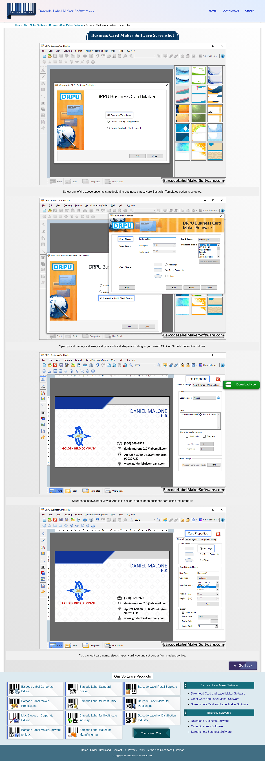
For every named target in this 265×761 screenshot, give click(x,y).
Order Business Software (207, 726)
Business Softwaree (219, 712)
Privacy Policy (136, 749)
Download (105, 749)
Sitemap (179, 749)
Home (213, 10)
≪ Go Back (243, 665)
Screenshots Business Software (211, 731)
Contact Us (119, 749)
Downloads (230, 10)
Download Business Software (210, 720)
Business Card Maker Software (66, 25)
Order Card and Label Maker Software (215, 698)
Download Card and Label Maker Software (218, 693)
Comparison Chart (151, 733)
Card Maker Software (35, 25)
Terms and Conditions (160, 749)
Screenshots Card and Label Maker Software (219, 704)
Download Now (246, 384)
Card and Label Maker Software (219, 685)
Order (249, 10)
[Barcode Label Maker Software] (21, 12)
